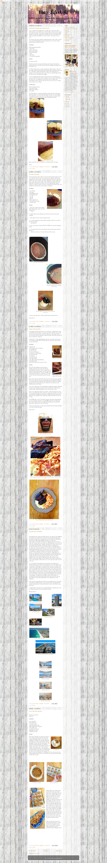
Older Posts (59, 850)
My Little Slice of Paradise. (35, 531)
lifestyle (33, 705)
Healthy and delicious (69, 37)
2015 (67, 96)
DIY (65, 33)
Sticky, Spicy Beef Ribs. (35, 329)
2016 (67, 101)
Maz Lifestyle (73, 71)
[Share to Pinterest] (57, 166)
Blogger (60, 858)
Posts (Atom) (36, 853)
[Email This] (52, 166)
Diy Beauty (67, 34)
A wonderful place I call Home (70, 28)
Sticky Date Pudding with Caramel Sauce (39, 28)
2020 (67, 106)
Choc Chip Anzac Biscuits (35, 711)
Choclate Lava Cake (34, 174)
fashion (66, 36)
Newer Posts (32, 850)
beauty (66, 30)
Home (45, 850)
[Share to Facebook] (55, 166)
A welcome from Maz (69, 27)
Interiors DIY (67, 39)
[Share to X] (54, 166)
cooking (33, 168)
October (67, 99)
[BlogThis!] (53, 166)
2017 (67, 103)
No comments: (47, 166)
